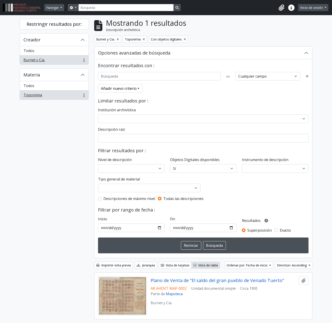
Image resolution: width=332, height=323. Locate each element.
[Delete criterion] (307, 76)
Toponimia (54, 96)
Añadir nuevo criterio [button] (119, 88)
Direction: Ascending (292, 265)
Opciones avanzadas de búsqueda (134, 53)
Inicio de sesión (312, 7)
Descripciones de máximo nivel (129, 198)
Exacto (285, 230)
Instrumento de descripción (265, 159)
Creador (32, 40)
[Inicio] (23, 7)
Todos (28, 50)
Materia (31, 75)
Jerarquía (148, 265)
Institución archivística (117, 109)
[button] (281, 8)
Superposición (259, 230)
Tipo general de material (119, 179)
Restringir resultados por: (54, 24)
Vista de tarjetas (177, 265)
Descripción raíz (111, 129)
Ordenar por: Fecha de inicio (248, 265)
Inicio (102, 218)
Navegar (53, 7)
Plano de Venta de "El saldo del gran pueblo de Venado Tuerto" (217, 280)
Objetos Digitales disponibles (195, 159)
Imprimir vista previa (115, 265)
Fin (172, 218)
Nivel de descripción (115, 159)
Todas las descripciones (183, 198)
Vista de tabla (207, 265)
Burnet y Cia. (54, 60)
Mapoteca (174, 293)
